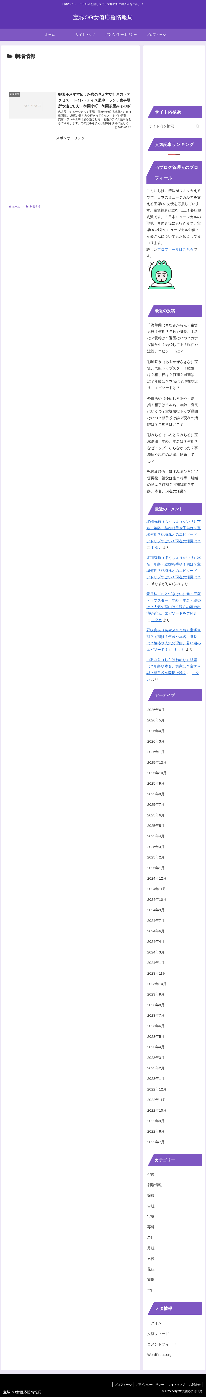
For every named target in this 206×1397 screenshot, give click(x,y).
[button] (197, 126)
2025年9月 (156, 783)
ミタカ (156, 548)
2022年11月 (156, 1100)
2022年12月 (157, 1089)
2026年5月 (156, 720)
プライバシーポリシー (150, 1384)
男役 (150, 1259)
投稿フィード (158, 1334)
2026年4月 (156, 731)
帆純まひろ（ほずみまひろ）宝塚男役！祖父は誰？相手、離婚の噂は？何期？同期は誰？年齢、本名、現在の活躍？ (172, 481)
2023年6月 (156, 1026)
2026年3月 (156, 741)
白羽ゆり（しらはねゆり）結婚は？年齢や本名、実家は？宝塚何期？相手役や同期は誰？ (173, 666)
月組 (150, 1248)
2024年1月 (156, 963)
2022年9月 (156, 1121)
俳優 (150, 1174)
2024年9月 (156, 910)
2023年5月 (156, 1037)
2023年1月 (156, 1079)
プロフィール (123, 1384)
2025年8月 (156, 794)
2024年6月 (156, 931)
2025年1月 (156, 868)
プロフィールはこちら (175, 250)
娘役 (150, 1195)
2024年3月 (156, 952)
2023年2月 (156, 1068)
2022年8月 (156, 1131)
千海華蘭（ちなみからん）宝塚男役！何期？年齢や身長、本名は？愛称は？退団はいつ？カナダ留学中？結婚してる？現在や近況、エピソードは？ (172, 338)
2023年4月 (156, 1047)
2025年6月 (156, 815)
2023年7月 (156, 1015)
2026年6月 (156, 710)
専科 (150, 1227)
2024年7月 (156, 921)
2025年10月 (157, 773)
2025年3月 (156, 847)
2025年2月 (156, 857)
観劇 (150, 1280)
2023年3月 (156, 1058)
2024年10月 (157, 900)
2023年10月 (157, 984)
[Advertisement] (70, 73)
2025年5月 (156, 826)
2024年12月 (157, 878)
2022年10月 (157, 1110)
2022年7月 (156, 1142)
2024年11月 (156, 889)
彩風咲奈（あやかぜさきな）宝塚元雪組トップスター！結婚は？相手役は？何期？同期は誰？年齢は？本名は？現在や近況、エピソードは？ (172, 375)
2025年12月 (157, 762)
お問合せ (195, 1384)
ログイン (154, 1323)
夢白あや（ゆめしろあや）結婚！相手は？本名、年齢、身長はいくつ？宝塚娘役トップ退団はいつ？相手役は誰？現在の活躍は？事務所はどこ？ (172, 411)
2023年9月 (156, 994)
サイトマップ (176, 1384)
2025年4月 (156, 836)
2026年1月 (156, 752)
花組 (150, 1269)
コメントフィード (161, 1344)
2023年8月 (156, 1005)
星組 (150, 1238)
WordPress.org (159, 1355)
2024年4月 (156, 942)
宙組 (150, 1206)
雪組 (150, 1290)
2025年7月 (156, 805)
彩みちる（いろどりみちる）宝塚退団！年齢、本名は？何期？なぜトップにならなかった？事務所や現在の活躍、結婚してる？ (172, 448)
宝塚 (150, 1216)
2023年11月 (156, 973)
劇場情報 (154, 1185)
